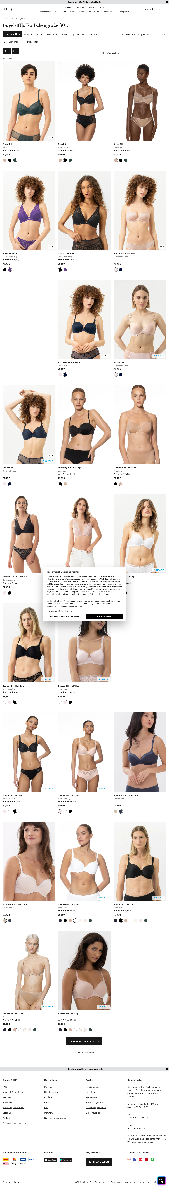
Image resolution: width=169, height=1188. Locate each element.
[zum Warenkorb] (164, 9)
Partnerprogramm (94, 1102)
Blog (102, 7)
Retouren (7, 1097)
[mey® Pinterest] (146, 1159)
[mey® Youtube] (140, 1159)
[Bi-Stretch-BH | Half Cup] (140, 752)
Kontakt (6, 1118)
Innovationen (45, 11)
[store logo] (8, 9)
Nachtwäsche (109, 11)
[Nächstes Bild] (51, 101)
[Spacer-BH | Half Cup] (140, 533)
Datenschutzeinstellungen (123, 1182)
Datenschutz (101, 1182)
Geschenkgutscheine (96, 1107)
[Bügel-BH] (29, 101)
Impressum (145, 1182)
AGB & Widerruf (83, 1182)
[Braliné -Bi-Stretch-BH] (140, 210)
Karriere (48, 1097)
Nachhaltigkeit (51, 1092)
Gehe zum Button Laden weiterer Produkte (9, 71)
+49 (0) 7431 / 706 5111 (137, 1117)
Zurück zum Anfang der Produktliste (25, 1062)
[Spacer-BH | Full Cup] (29, 752)
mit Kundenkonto (84, 1069)
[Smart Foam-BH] (29, 210)
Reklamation (8, 1102)
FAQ (5, 1087)
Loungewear (124, 11)
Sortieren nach (128, 34)
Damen (68, 7)
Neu (56, 11)
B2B (46, 1107)
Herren (80, 7)
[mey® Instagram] (129, 1159)
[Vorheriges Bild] (7, 101)
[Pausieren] (166, 1)
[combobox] (151, 34)
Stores (92, 7)
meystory (48, 1112)
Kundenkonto (97, 2)
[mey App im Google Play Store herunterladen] (66, 1160)
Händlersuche (92, 1087)
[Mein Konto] (159, 9)
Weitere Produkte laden (83, 1041)
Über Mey (49, 1087)
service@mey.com (136, 1128)
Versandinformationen (13, 1092)
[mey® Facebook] (134, 1159)
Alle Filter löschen (110, 53)
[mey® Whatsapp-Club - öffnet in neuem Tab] (152, 1159)
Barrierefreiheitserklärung (15, 1123)
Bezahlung (8, 1112)
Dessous (81, 11)
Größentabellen (93, 1112)
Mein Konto (91, 1097)
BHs (64, 11)
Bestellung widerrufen (13, 1107)
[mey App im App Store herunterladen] (50, 1160)
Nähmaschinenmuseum (55, 1118)
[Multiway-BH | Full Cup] (84, 424)
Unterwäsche (93, 11)
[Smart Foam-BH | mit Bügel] (29, 533)
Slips (72, 11)
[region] (29, 101)
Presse (47, 1102)
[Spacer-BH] (140, 319)
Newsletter (91, 1092)
